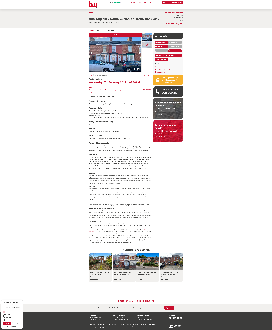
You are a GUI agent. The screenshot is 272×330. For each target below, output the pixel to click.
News (181, 7)
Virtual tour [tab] (110, 30)
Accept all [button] (7, 323)
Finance (163, 7)
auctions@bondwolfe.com (154, 3)
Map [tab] (98, 30)
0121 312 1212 (142, 3)
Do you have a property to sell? (172, 3)
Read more (12, 309)
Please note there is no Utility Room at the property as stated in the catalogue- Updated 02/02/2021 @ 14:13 (120, 90)
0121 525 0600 (119, 318)
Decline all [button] (17, 323)
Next (139, 53)
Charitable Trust (173, 7)
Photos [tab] (91, 30)
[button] (12, 326)
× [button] (21, 301)
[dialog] (12, 314)
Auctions (143, 7)
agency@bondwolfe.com (121, 320)
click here (133, 206)
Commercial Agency (153, 7)
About (136, 7)
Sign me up (169, 308)
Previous (91, 53)
